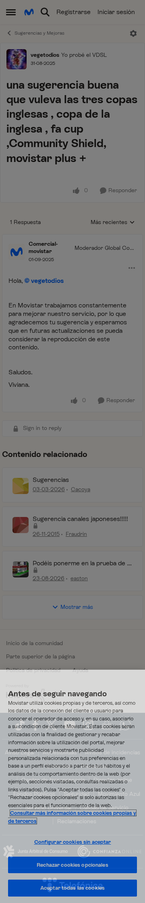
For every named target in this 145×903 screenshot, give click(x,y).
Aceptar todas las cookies (72, 888)
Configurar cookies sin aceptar (72, 842)
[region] (72, 786)
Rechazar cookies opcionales (72, 865)
